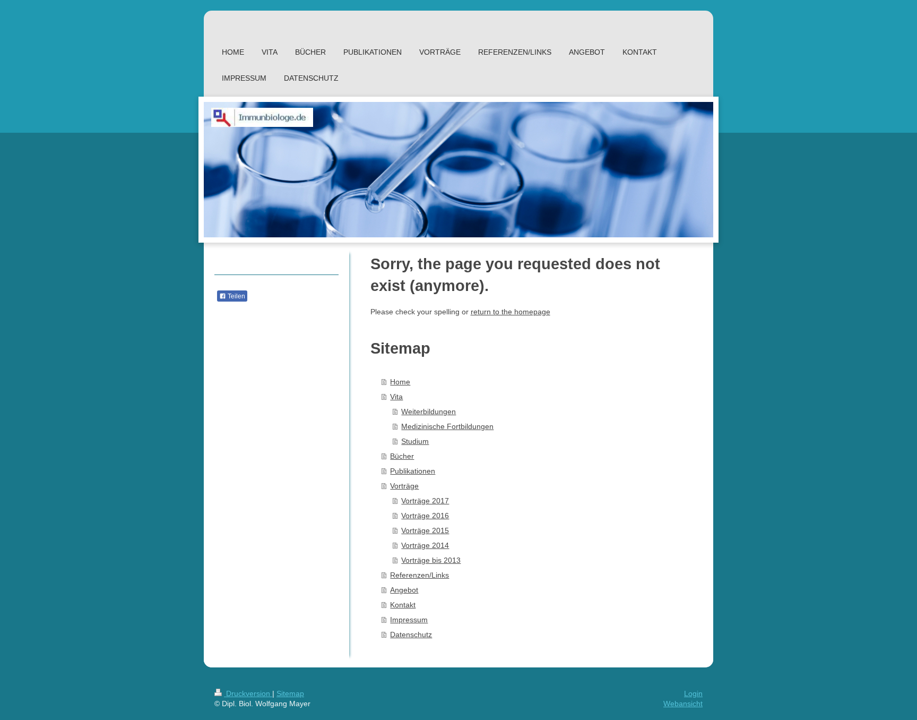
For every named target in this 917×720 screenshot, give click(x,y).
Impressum (409, 619)
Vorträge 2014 (425, 545)
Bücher (402, 456)
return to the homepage (510, 311)
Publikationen (412, 471)
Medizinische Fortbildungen (447, 426)
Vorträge (404, 486)
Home (400, 382)
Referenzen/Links (419, 575)
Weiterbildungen (428, 411)
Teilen (235, 296)
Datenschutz (411, 634)
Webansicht (683, 703)
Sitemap (290, 693)
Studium (415, 441)
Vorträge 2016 (425, 515)
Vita (396, 396)
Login (693, 693)
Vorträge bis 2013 (431, 560)
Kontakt (403, 605)
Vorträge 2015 (425, 530)
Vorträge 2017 (425, 500)
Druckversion (248, 693)
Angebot (404, 590)
